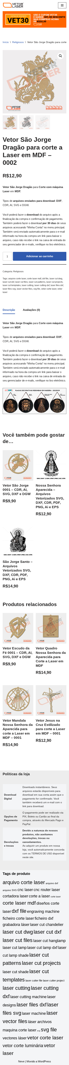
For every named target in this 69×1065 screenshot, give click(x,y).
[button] (60, 56)
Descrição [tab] (9, 309)
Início (6, 42)
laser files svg (9, 289)
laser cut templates (12, 285)
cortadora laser (15, 896)
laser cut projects (54, 282)
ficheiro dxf (44, 918)
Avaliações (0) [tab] (31, 309)
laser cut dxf (8, 282)
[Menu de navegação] (62, 5)
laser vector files (24, 289)
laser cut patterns (37, 282)
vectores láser (15, 1038)
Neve (21, 1061)
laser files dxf (57, 285)
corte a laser (39, 896)
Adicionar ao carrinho (39, 256)
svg (38, 1031)
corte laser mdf (34, 278)
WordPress (44, 1061)
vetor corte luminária (23, 1045)
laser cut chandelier (46, 924)
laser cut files (21, 282)
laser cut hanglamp (49, 940)
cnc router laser (47, 889)
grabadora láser (16, 924)
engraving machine (43, 911)
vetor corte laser (48, 289)
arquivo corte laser (17, 278)
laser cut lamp (15, 947)
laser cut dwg (56, 278)
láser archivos (40, 1022)
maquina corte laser (19, 1030)
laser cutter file (33, 980)
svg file (36, 289)
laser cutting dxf (42, 285)
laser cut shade (16, 972)
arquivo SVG (10, 890)
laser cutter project (53, 980)
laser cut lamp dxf (42, 947)
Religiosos (18, 42)
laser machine (34, 1013)
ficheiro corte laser (18, 918)
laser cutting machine (28, 997)
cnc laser (25, 889)
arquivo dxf (52, 883)
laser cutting (27, 285)
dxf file (45, 278)
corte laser (56, 896)
